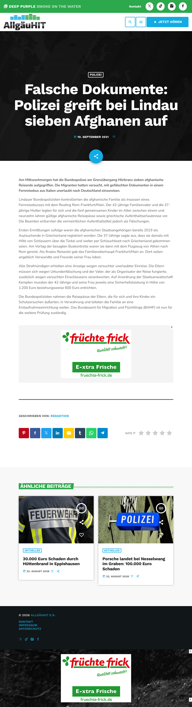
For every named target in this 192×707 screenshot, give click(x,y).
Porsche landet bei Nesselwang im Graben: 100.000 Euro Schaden (134, 563)
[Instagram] (172, 6)
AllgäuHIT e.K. (43, 615)
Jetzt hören (167, 22)
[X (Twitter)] (150, 6)
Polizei (96, 75)
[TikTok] (161, 6)
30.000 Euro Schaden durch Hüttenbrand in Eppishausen (51, 561)
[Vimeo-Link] (25, 22)
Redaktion (60, 416)
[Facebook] (183, 6)
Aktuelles (32, 550)
